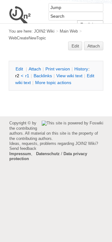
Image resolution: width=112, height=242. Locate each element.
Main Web (69, 31)
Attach (93, 45)
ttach (35, 68)
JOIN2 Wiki (44, 31)
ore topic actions (53, 82)
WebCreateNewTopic (27, 38)
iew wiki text (69, 75)
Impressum (20, 153)
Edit (75, 45)
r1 (27, 75)
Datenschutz (48, 153)
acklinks (43, 75)
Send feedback (22, 148)
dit (20, 68)
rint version (57, 68)
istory (81, 68)
